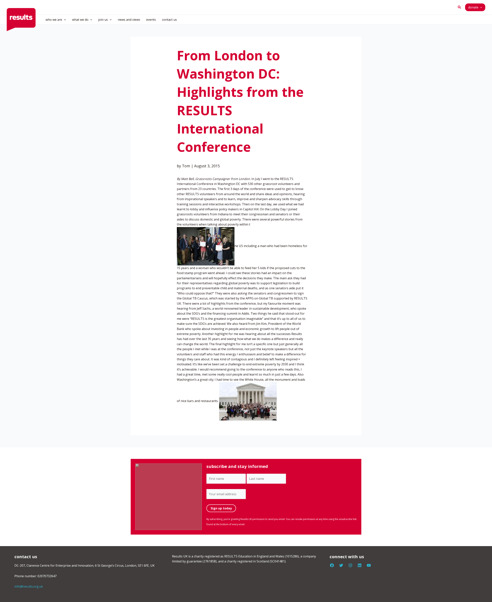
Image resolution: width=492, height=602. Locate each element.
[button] (459, 7)
